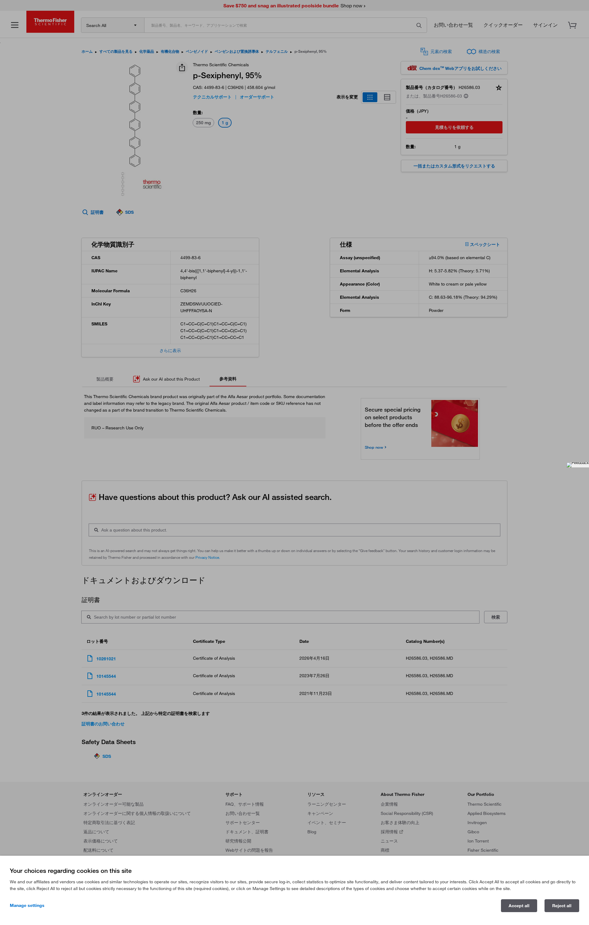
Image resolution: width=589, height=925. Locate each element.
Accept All (519, 905)
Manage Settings (27, 905)
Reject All (562, 905)
